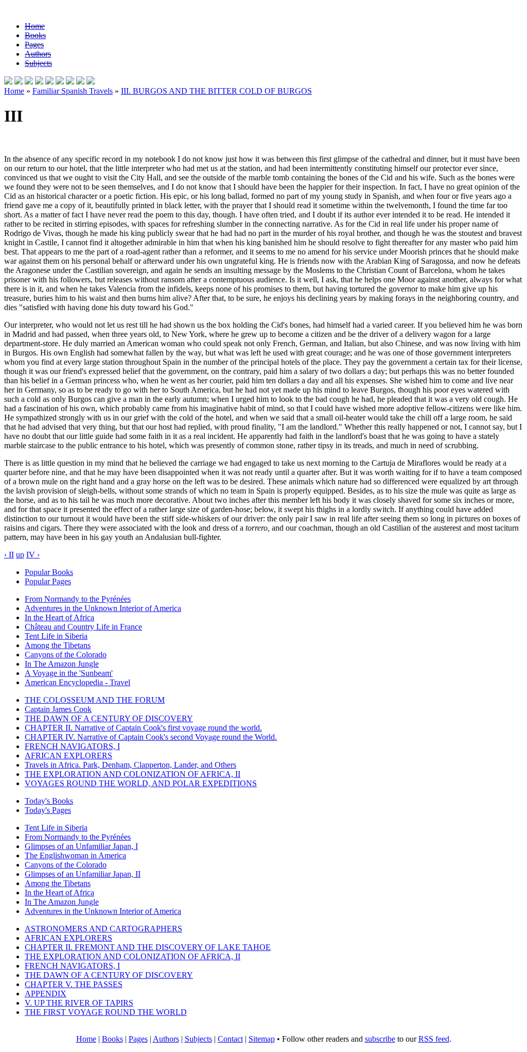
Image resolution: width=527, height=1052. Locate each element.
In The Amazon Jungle (62, 663)
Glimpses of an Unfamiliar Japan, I (81, 846)
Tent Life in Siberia (56, 636)
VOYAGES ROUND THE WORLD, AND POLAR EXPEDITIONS (141, 783)
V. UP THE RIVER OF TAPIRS (79, 1002)
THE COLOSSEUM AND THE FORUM (95, 699)
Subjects (38, 63)
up (20, 554)
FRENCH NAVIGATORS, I (72, 746)
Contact (230, 1038)
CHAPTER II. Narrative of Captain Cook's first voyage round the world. (143, 727)
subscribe (380, 1038)
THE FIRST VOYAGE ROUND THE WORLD (106, 1012)
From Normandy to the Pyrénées (78, 599)
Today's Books (49, 800)
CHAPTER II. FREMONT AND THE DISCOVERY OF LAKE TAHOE (148, 947)
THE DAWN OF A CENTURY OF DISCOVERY (109, 718)
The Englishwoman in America (75, 855)
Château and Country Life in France (83, 626)
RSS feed (433, 1038)
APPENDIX (45, 993)
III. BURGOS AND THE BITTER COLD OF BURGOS (216, 91)
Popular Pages (48, 581)
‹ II (9, 554)
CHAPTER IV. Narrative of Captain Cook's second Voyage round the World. (151, 737)
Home (35, 26)
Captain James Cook (58, 709)
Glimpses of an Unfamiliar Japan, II (82, 874)
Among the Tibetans (58, 645)
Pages (34, 44)
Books (35, 35)
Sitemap (262, 1038)
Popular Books (49, 572)
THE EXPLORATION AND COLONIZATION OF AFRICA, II (132, 774)
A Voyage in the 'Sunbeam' (69, 673)
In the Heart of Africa (59, 617)
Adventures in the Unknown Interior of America (103, 608)
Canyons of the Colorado (66, 654)
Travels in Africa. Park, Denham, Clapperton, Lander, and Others (130, 764)
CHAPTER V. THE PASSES (73, 984)
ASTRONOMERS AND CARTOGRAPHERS (103, 928)
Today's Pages (48, 810)
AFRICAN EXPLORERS (68, 755)
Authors (38, 53)
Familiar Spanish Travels (72, 91)
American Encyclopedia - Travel (77, 682)
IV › (33, 554)
